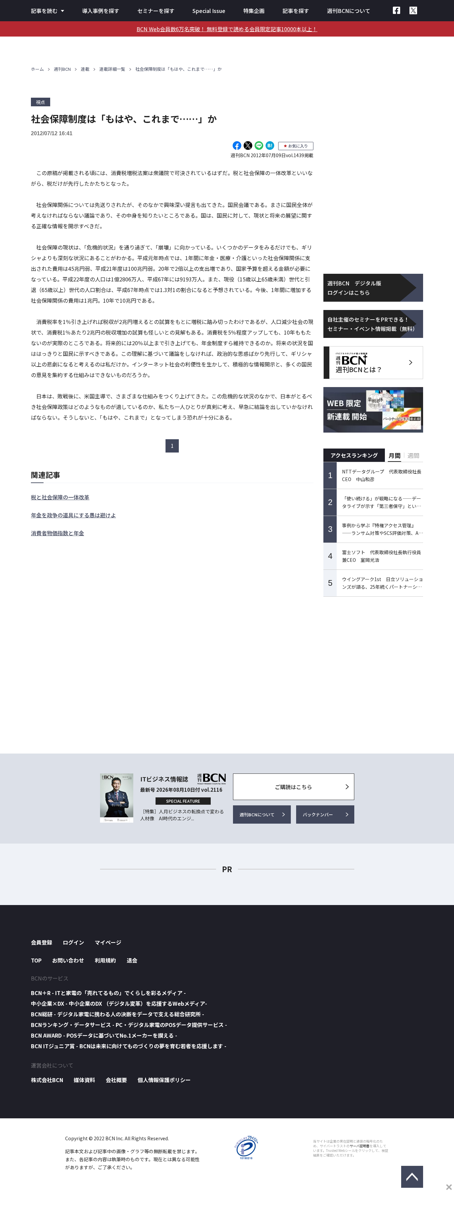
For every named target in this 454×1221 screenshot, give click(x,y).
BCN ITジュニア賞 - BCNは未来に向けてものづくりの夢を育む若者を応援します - (128, 1046)
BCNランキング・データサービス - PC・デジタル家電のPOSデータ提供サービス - (129, 1025)
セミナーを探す (155, 11)
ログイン (73, 942)
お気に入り (298, 146)
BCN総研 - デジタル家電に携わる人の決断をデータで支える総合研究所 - (117, 1014)
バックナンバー (318, 814)
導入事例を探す (100, 11)
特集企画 (254, 11)
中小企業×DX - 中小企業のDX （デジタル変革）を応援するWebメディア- (119, 1003)
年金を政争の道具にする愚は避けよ (73, 515)
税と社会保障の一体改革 (60, 497)
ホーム (37, 69)
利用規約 (105, 960)
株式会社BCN (47, 1080)
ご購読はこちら (293, 787)
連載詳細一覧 (112, 69)
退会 (132, 960)
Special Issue (208, 11)
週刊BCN (62, 69)
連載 (85, 69)
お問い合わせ (68, 960)
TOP (36, 960)
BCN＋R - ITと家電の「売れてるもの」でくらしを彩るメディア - (108, 993)
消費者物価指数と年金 (57, 533)
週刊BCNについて (348, 11)
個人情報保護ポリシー (164, 1080)
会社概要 (116, 1080)
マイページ (108, 942)
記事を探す (296, 11)
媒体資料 (84, 1080)
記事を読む (44, 11)
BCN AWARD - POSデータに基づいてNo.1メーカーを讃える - (104, 1035)
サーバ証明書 (360, 1146)
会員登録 (41, 942)
